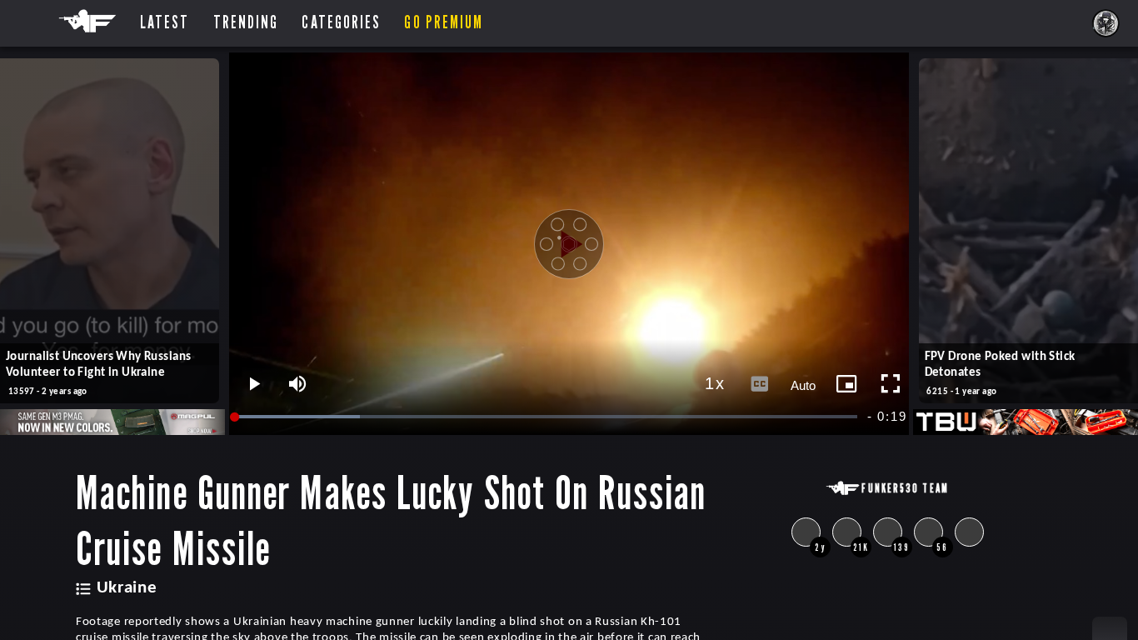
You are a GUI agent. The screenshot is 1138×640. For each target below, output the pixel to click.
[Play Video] (569, 244)
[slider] (547, 417)
